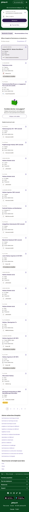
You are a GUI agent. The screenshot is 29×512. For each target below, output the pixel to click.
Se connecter (17, 2)
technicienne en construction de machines (12, 453)
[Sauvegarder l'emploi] (25, 47)
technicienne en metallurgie (8, 445)
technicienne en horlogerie (8, 456)
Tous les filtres (15, 25)
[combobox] (14, 12)
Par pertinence (20, 41)
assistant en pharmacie (7, 440)
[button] (15, 7)
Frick (3, 463)
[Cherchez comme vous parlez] (26, 7)
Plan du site (6, 505)
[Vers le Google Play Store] (19, 498)
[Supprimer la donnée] (25, 12)
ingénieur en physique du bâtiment (10, 429)
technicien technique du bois (9, 423)
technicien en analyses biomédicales (11, 434)
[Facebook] (8, 493)
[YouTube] (11, 493)
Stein (3, 469)
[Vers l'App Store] (9, 498)
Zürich (3, 466)
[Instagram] (14, 493)
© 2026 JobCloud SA (20, 505)
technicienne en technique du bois (10, 418)
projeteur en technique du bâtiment (10, 426)
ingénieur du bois (6, 431)
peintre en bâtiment (6, 442)
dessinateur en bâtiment (8, 437)
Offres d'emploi (9, 474)
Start (2, 474)
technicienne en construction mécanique (12, 450)
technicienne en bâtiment (8, 448)
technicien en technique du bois (10, 420)
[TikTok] (17, 493)
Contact (12, 505)
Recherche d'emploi (7, 33)
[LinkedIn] (20, 493)
